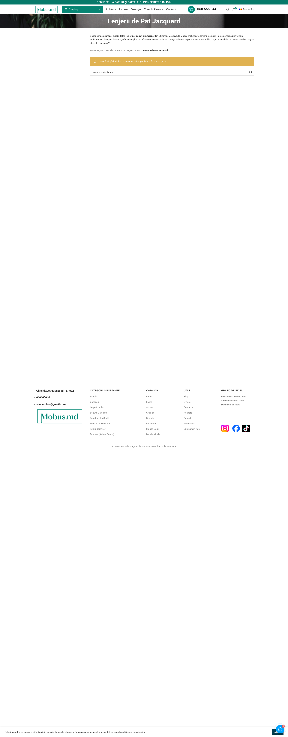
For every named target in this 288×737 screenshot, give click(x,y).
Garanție (188, 418)
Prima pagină (97, 50)
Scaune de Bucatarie (100, 423)
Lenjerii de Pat (133, 50)
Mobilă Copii (152, 429)
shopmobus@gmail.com (51, 404)
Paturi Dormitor (97, 429)
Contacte (188, 407)
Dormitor (150, 418)
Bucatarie (151, 423)
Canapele (94, 402)
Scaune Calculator (99, 412)
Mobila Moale (153, 434)
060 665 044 (206, 9)
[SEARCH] (250, 72)
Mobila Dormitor (114, 50)
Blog (186, 396)
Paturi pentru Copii (99, 418)
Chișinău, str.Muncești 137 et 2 (55, 390)
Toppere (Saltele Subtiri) (102, 434)
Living (149, 402)
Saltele (93, 396)
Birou (149, 396)
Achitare (188, 412)
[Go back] (104, 21)
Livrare (187, 402)
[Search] (228, 9)
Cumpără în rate (192, 429)
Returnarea (189, 423)
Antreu (149, 407)
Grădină (150, 412)
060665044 (43, 397)
